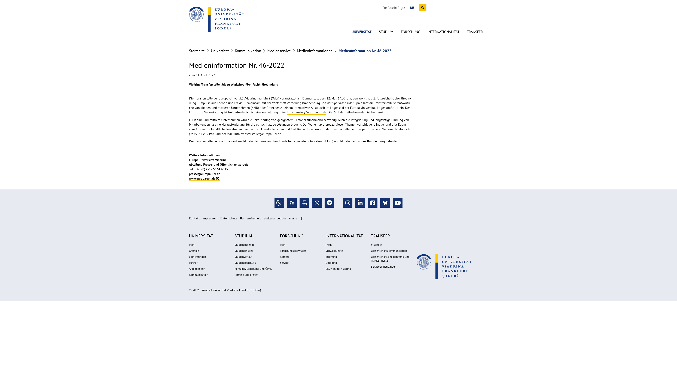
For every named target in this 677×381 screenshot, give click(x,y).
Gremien (194, 250)
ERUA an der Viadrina (338, 268)
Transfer (475, 31)
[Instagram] (347, 203)
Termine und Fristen (246, 274)
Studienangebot (244, 244)
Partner (193, 262)
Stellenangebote (275, 218)
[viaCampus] (279, 203)
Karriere (284, 256)
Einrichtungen (197, 256)
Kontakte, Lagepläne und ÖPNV (253, 268)
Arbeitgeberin (197, 268)
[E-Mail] (304, 203)
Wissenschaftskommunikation (389, 250)
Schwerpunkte (334, 250)
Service (284, 262)
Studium (386, 31)
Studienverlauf (243, 256)
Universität (361, 31)
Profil (192, 244)
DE (412, 8)
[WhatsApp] (317, 203)
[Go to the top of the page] (301, 218)
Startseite (197, 50)
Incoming (331, 256)
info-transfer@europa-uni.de (306, 112)
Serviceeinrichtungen (383, 266)
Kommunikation (248, 50)
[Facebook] (372, 203)
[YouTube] (397, 203)
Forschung (410, 31)
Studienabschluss (245, 262)
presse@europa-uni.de (204, 174)
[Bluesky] (385, 203)
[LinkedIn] (360, 203)
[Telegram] (329, 203)
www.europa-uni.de (202, 178)
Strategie (376, 244)
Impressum (210, 218)
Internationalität (443, 31)
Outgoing (331, 262)
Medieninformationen (315, 50)
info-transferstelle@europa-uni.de (257, 134)
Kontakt (194, 218)
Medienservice (279, 50)
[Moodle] (292, 203)
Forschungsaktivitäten (293, 250)
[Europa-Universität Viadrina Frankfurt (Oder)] (216, 19)
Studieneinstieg (243, 250)
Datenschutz (228, 218)
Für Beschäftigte (394, 8)
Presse (293, 218)
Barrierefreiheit (250, 218)
